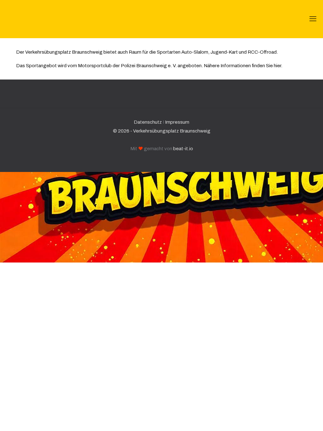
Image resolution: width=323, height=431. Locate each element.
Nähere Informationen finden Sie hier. (243, 65)
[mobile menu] (313, 19)
